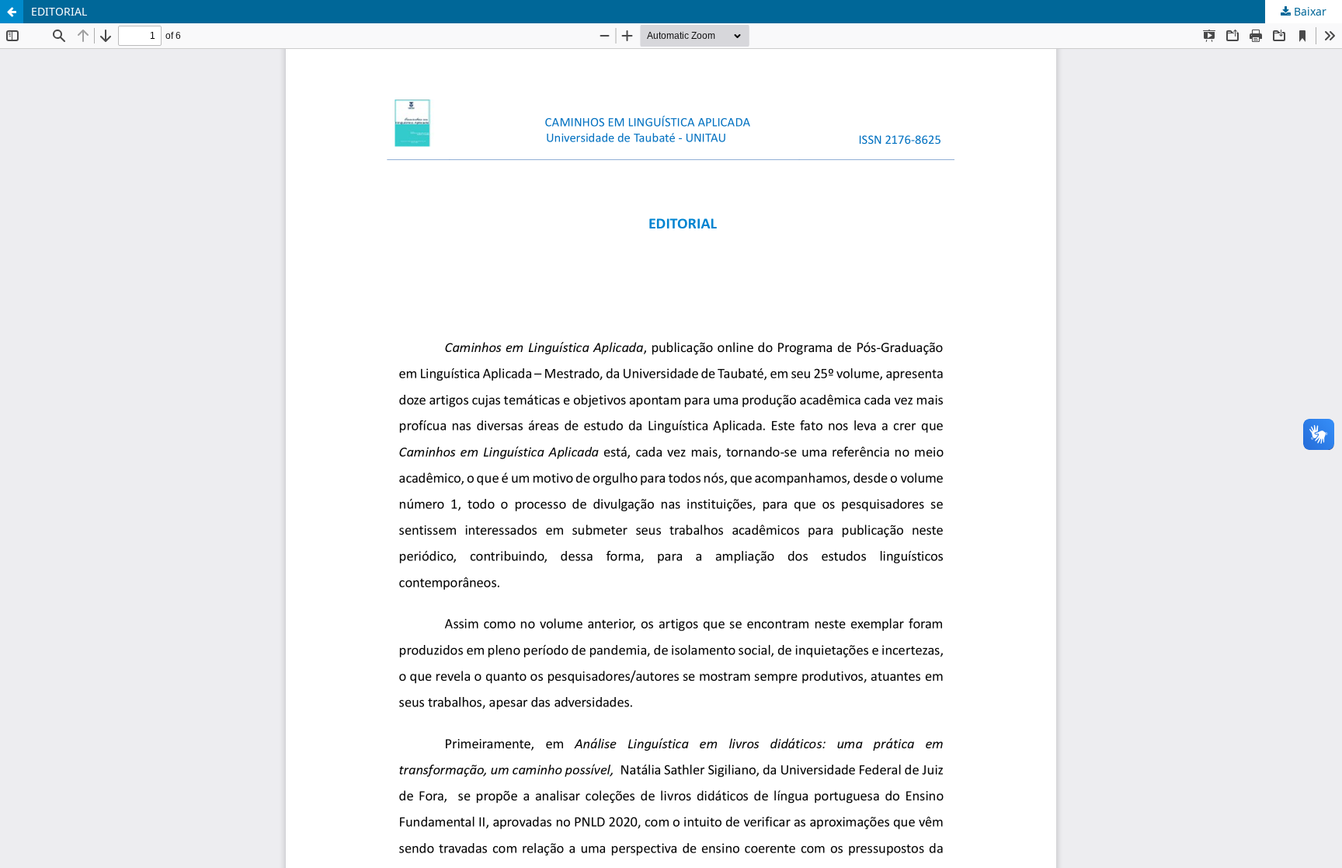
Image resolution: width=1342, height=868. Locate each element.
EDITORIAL (59, 11)
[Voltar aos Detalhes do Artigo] (11, 11)
